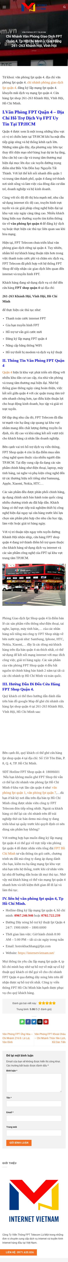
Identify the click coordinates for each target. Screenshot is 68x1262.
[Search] (64, 7)
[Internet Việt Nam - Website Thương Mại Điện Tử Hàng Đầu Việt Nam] (34, 7)
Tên (9, 1097)
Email (9, 1112)
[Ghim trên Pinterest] (46, 1021)
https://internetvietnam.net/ (36, 953)
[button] (40, 1003)
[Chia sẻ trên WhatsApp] (22, 1021)
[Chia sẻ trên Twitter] (34, 1021)
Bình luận (11, 1070)
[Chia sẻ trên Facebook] (28, 1021)
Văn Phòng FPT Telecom (34, 32)
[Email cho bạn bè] (40, 1021)
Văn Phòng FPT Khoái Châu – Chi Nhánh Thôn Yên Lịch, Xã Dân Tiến (50, 1038)
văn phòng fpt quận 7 (41, 792)
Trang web (11, 1127)
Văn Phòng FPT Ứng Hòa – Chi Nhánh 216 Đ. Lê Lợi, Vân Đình (17, 1038)
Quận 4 (7, 372)
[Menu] (4, 7)
